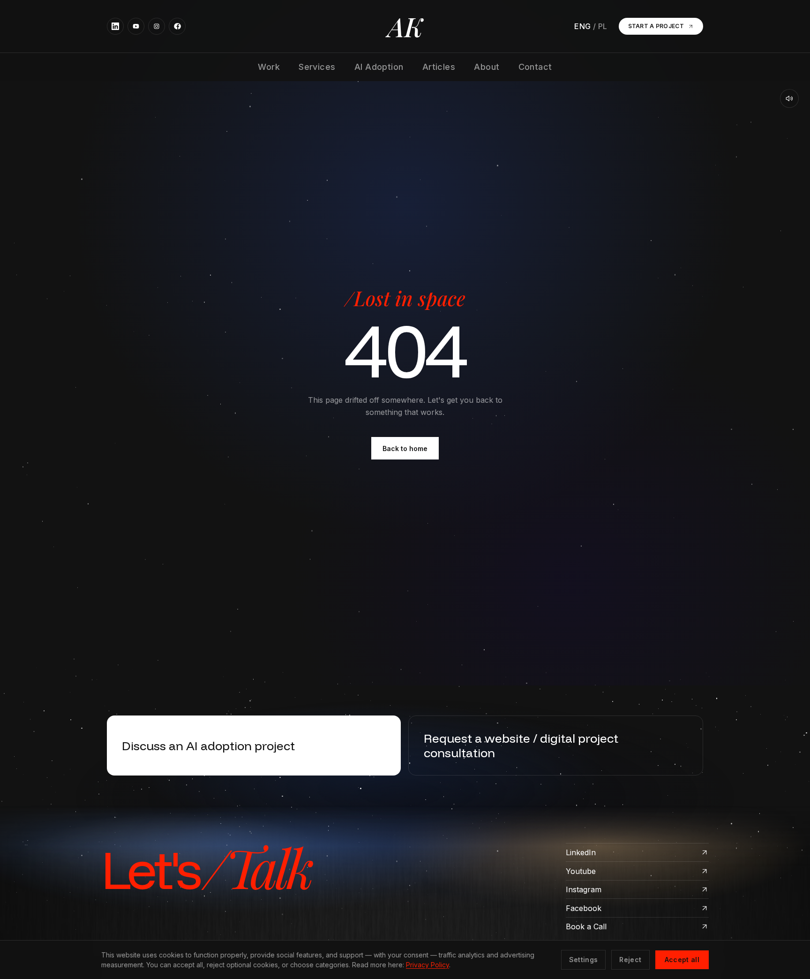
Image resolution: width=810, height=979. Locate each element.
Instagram (583, 889)
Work (269, 67)
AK (405, 26)
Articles (439, 67)
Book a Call (586, 926)
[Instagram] (156, 26)
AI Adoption (379, 67)
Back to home (405, 448)
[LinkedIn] (115, 26)
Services (317, 67)
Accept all (682, 960)
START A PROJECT (656, 26)
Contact (535, 67)
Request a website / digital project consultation (521, 745)
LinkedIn (581, 852)
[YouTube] (136, 26)
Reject (630, 960)
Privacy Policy (427, 965)
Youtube (581, 871)
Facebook (583, 908)
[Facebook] (177, 26)
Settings (583, 960)
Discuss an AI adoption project (208, 745)
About (486, 67)
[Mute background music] (789, 98)
